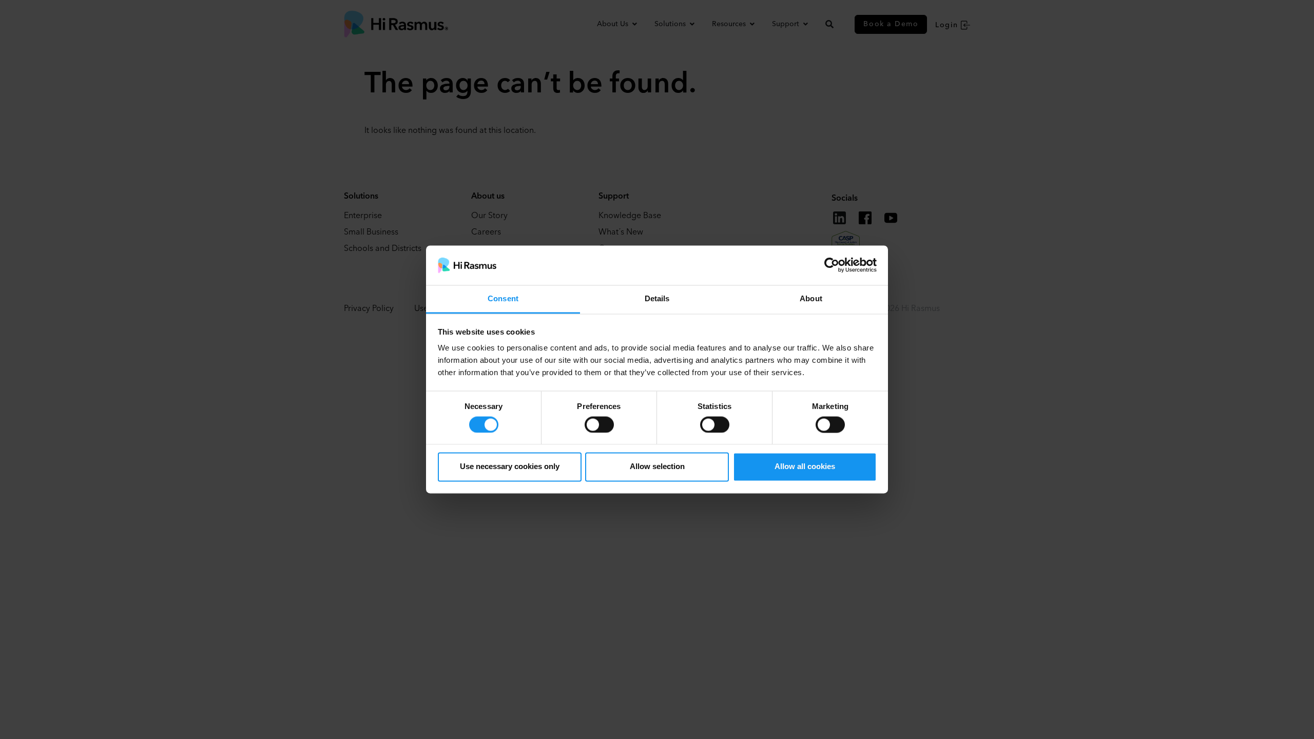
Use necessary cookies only (509, 466)
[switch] (599, 424)
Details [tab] (657, 298)
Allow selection (657, 466)
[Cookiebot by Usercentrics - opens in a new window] (832, 265)
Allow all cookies (805, 466)
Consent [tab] (503, 298)
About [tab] (811, 298)
